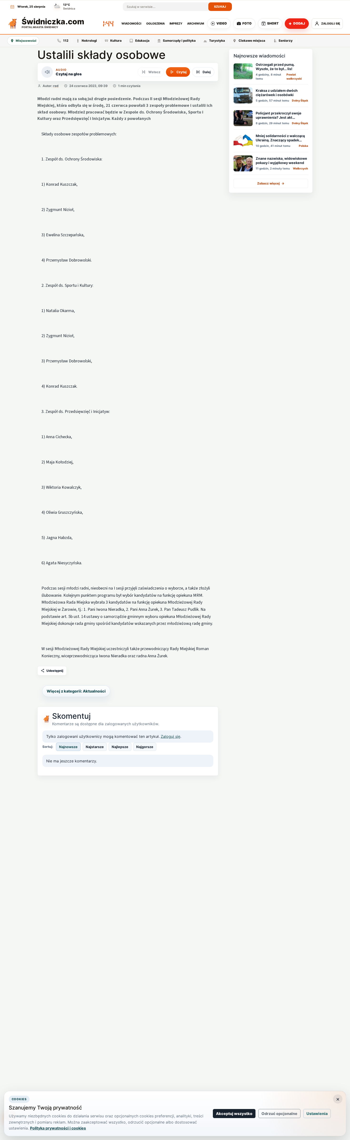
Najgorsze (144, 747)
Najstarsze (95, 747)
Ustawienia (317, 1113)
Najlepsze (120, 747)
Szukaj (220, 6)
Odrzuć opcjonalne (279, 1113)
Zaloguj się (170, 736)
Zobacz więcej (271, 183)
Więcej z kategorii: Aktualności (76, 691)
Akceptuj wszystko (234, 1113)
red (56, 86)
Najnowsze (68, 747)
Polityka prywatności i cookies (58, 1128)
